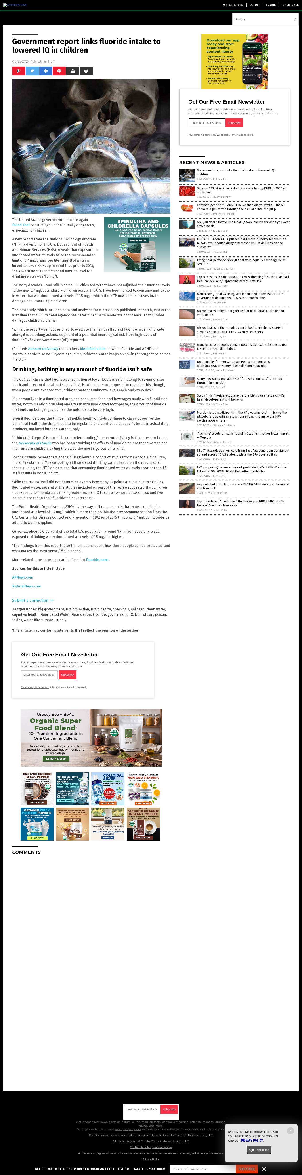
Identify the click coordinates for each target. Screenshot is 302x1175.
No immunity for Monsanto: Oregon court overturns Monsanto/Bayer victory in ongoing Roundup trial (233, 364)
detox (254, 4)
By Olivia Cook (220, 230)
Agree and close (259, 1150)
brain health (101, 609)
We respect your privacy (128, 1129)
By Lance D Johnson (224, 214)
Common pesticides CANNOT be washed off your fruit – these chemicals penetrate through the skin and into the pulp (240, 207)
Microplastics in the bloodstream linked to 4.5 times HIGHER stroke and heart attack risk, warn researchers (240, 330)
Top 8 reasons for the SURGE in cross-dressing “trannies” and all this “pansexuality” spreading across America (243, 279)
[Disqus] (91, 913)
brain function (77, 609)
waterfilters (233, 4)
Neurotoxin (144, 614)
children (138, 609)
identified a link (92, 349)
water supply (55, 620)
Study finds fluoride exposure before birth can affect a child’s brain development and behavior (240, 397)
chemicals (291, 4)
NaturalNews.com (26, 586)
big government (51, 609)
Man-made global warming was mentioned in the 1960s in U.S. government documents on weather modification (240, 296)
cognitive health (25, 614)
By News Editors (222, 442)
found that (21, 225)
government (118, 614)
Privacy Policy (151, 1159)
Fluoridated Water (54, 614)
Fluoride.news (97, 560)
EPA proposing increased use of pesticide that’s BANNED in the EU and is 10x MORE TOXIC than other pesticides (241, 469)
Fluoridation (81, 614)
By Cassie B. (219, 302)
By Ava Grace (220, 319)
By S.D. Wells (220, 285)
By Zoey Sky (219, 336)
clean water (155, 609)
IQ (131, 614)
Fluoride (99, 614)
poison (160, 614)
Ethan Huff (46, 61)
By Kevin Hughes (222, 197)
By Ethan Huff (220, 179)
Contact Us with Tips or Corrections (151, 1147)
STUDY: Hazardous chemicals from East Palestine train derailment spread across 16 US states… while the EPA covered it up (243, 452)
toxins (271, 4)
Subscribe (247, 1169)
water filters (34, 620)
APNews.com (22, 577)
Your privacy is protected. (35, 687)
